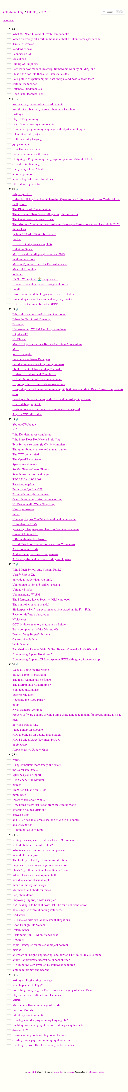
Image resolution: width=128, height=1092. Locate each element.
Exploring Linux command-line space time (38, 384)
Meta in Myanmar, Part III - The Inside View (39, 264)
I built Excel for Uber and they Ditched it (37, 369)
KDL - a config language (27, 139)
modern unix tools (23, 259)
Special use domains (24, 464)
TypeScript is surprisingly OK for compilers (38, 444)
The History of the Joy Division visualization (39, 860)
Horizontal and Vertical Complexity (34, 374)
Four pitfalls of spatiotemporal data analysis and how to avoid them (53, 79)
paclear (16, 239)
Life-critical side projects (27, 134)
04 (15, 835)
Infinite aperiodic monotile (28, 1015)
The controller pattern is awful (30, 604)
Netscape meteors (23, 509)
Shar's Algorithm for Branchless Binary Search (40, 870)
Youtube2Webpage (24, 424)
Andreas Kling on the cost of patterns (35, 554)
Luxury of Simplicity (25, 64)
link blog (32, 12)
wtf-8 (15, 429)
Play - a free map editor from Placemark (36, 995)
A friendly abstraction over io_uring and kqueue (41, 559)
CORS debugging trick (26, 404)
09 (15, 309)
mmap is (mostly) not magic (29, 885)
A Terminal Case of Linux (28, 830)
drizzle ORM (20, 1030)
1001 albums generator (26, 184)
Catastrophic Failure (24, 639)
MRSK (16, 1000)
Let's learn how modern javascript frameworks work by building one (53, 69)
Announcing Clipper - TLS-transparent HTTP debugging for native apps (56, 659)
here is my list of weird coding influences (37, 910)
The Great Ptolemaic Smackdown (33, 219)
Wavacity (18, 324)
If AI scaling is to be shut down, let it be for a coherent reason (49, 905)
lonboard (17, 274)
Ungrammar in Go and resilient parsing (36, 584)
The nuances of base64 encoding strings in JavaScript (45, 214)
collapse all (8, 20)
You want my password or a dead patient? (37, 104)
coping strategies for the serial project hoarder (40, 945)
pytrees (16, 785)
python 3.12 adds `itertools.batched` (34, 234)
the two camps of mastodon (29, 674)
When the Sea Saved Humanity (31, 319)
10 (15, 189)
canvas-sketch (21, 815)
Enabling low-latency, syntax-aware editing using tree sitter (48, 1025)
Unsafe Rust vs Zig (23, 574)
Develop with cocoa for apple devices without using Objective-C (51, 399)
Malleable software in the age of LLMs (36, 1005)
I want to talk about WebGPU (30, 800)
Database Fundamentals (27, 89)
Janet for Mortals (22, 1010)
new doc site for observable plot (31, 880)
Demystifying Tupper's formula (31, 634)
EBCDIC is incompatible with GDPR (35, 304)
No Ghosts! (19, 339)
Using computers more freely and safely (36, 765)
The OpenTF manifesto (26, 459)
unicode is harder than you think (32, 579)
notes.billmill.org (13, 12)
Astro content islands (25, 549)
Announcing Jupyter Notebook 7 (32, 654)
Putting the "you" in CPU (27, 489)
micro (16, 514)
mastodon (58, 1071)
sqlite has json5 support (26, 775)
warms (16, 760)
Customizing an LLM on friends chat (35, 935)
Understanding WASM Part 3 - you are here (39, 329)
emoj (15, 394)
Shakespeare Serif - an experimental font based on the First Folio (51, 609)
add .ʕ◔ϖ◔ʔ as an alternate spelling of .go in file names (45, 820)
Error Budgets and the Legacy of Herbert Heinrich (43, 294)
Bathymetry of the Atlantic (28, 169)
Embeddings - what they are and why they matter (42, 299)
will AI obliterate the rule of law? (32, 845)
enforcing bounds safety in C (29, 810)
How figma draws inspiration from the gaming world (44, 805)
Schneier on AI (21, 54)
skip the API (20, 334)
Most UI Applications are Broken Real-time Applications (47, 344)
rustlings (17, 114)
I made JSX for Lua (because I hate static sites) (40, 74)
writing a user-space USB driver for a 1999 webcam (43, 840)
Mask (15, 349)
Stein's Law (19, 229)
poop (15, 704)
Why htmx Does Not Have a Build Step (36, 439)
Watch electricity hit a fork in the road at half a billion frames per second (56, 39)
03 (15, 975)
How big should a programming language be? (40, 1020)
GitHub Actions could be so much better (37, 379)
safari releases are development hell (34, 875)
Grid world (19, 915)
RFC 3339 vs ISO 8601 (26, 479)
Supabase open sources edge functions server (40, 865)
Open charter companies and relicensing (37, 499)
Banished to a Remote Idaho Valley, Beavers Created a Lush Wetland (54, 649)
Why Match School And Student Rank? (36, 569)
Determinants (20, 930)
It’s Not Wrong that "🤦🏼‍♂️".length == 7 (35, 279)
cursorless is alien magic (27, 164)
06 (15, 664)
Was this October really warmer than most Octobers (43, 109)
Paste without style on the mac (30, 494)
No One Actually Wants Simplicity (33, 504)
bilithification (20, 644)
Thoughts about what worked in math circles (39, 449)
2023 (44, 12)
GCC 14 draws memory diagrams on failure (39, 624)
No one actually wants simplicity (32, 244)
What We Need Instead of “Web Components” (40, 34)
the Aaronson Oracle (25, 770)
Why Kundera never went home (31, 434)
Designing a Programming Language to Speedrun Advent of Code (53, 159)
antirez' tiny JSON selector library (32, 179)
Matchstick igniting (24, 269)
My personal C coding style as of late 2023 (38, 254)
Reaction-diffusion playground (31, 614)
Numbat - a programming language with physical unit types (48, 129)
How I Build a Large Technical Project (36, 739)
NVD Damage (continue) (27, 709)
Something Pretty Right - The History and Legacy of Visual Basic (52, 990)
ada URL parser (22, 825)
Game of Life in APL (25, 534)
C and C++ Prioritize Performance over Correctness (43, 544)
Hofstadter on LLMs (24, 524)
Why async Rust (22, 194)
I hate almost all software (27, 729)
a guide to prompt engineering (30, 970)
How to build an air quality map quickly (36, 734)
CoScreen (18, 940)
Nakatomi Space (22, 249)
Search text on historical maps (30, 474)
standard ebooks (22, 49)
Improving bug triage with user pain (34, 900)
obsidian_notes (96, 1071)
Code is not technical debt (28, 94)
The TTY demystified (25, 454)
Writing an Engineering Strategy (32, 980)
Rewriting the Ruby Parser (28, 699)
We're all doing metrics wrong (30, 669)
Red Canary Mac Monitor (28, 780)
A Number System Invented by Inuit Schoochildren (43, 965)
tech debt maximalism (25, 689)
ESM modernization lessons (29, 539)
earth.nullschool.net (24, 84)
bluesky (70, 1071)
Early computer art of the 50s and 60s (35, 629)
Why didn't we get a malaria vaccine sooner (39, 314)
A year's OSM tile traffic (27, 414)
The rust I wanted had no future (31, 679)
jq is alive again (22, 354)
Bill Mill (32, 1071)
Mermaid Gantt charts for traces (31, 890)
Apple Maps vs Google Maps (30, 749)
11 (15, 99)
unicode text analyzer (25, 855)
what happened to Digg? (27, 985)
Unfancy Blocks (22, 589)
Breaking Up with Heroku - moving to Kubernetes (43, 1045)
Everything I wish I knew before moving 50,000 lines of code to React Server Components (67, 389)
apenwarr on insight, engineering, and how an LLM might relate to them (56, 955)
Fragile (16, 289)
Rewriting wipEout (23, 484)
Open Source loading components (33, 124)
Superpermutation (23, 694)
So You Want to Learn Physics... (32, 469)
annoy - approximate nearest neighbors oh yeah (41, 960)
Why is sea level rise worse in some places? (38, 850)
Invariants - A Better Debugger (31, 359)
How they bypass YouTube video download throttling (44, 519)
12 (15, 28)
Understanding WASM (26, 594)
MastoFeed (19, 59)
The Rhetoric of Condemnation (31, 209)
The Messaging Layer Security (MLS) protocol (41, 599)
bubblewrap (19, 744)
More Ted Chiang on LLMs (29, 790)
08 (15, 419)
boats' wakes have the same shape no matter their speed (46, 409)
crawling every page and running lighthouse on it (42, 1040)
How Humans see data (26, 149)
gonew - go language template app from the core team (45, 529)
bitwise (16, 950)
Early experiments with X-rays (30, 154)
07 (15, 564)
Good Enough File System (28, 925)
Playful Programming (25, 119)
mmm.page (19, 795)
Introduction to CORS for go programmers (38, 364)
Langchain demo (22, 895)
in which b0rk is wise (25, 724)
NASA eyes (19, 619)
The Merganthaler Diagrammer (31, 684)
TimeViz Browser (23, 44)
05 (15, 754)
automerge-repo (22, 174)
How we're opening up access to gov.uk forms (40, 284)
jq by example (21, 144)
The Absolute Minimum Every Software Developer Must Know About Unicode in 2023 (66, 224)
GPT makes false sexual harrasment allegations (41, 920)
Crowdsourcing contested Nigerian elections (39, 1035)
